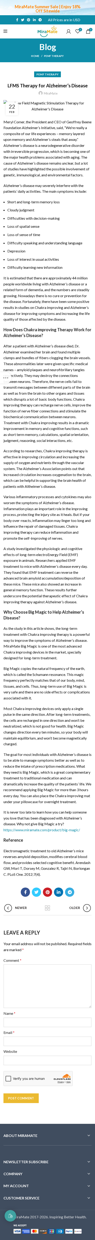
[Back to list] (47, 908)
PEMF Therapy (54, 55)
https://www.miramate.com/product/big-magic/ (41, 830)
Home (35, 55)
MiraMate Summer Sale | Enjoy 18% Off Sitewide (47, 8)
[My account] (68, 31)
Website (10, 1051)
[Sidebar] (6, 378)
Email (9, 1032)
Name (9, 1013)
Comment (12, 960)
